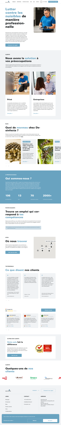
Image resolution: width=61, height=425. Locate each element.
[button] (42, 250)
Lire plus (9, 113)
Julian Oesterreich (12, 315)
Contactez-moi (27, 404)
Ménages (7, 399)
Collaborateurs (8, 411)
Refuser (34, 420)
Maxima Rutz (46, 315)
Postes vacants (8, 406)
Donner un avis (48, 310)
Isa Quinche (29, 315)
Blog (6, 404)
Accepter (50, 420)
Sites (6, 408)
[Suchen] (41, 2)
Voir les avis (14, 355)
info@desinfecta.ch (28, 401)
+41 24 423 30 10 (27, 399)
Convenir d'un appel (53, 1)
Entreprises (7, 401)
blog (22, 136)
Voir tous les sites (12, 252)
